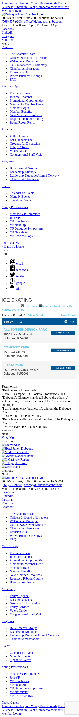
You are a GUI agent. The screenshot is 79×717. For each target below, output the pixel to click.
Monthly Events (20, 196)
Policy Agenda (19, 136)
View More (9, 437)
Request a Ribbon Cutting (26, 119)
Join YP (15, 217)
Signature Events (20, 200)
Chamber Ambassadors (24, 68)
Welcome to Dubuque (24, 61)
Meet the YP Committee (25, 214)
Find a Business (20, 93)
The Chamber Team (22, 54)
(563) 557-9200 (12, 21)
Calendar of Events (22, 193)
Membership (10, 86)
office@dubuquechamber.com (43, 21)
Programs (8, 161)
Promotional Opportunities (27, 100)
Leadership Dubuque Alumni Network (34, 175)
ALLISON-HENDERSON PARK (25, 329)
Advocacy (8, 129)
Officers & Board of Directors (29, 57)
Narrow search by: (13, 309)
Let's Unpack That (21, 140)
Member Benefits (21, 111)
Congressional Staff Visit (26, 154)
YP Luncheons (19, 221)
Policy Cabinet (19, 147)
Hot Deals (30, 305)
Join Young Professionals (41, 3)
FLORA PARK (13, 365)
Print (72, 321)
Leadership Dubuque (23, 172)
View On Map (37, 315)
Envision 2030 (19, 72)
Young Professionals (15, 207)
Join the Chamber (13, 3)
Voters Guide (18, 151)
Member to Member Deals (52, 7)
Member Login (11, 10)
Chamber (7, 47)
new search (69, 315)
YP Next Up (18, 225)
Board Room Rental (22, 122)
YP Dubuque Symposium (26, 228)
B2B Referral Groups (23, 168)
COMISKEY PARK (16, 347)
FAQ (13, 79)
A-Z (20, 321)
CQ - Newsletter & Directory (28, 65)
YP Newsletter (19, 232)
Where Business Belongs (26, 76)
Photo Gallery (10, 242)
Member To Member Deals (59, 305)
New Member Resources (26, 115)
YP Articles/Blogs (21, 236)
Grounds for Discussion (25, 143)
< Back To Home (13, 246)
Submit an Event (24, 7)
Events (6, 186)
